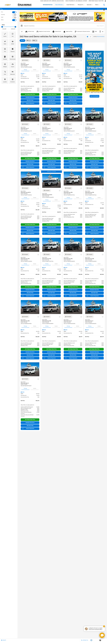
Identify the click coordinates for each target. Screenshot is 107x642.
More (96, 5)
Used (2, 17)
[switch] (8, 12)
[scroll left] (21, 31)
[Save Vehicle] (38, 60)
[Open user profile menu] (105, 1)
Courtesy (3, 14)
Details (34, 69)
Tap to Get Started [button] (94, 96)
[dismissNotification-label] (104, 626)
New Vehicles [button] (59, 5)
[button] (104, 5)
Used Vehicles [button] (70, 5)
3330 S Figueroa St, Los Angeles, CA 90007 (76, 0)
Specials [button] (89, 5)
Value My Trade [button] (30, 100)
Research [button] (80, 5)
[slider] (2, 27)
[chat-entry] (102, 635)
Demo (2, 19)
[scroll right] (102, 31)
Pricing (25, 69)
